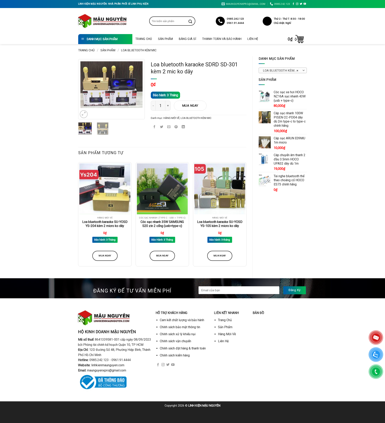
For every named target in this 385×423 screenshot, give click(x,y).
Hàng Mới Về (227, 334)
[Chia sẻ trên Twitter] (161, 127)
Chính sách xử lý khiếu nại (178, 334)
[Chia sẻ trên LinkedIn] (183, 127)
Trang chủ (86, 50)
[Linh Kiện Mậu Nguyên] (102, 21)
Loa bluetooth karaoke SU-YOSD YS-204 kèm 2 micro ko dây (105, 224)
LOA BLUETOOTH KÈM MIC (139, 50)
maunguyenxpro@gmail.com (106, 370)
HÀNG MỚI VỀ (171, 117)
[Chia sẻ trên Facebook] (154, 127)
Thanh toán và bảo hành (221, 39)
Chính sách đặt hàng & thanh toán (183, 348)
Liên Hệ (252, 39)
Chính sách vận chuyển (175, 341)
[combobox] (283, 70)
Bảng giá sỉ (187, 39)
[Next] (136, 84)
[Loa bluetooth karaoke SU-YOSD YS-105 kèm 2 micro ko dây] (219, 189)
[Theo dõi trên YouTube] (305, 4)
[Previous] (86, 84)
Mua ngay (190, 105)
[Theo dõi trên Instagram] (297, 4)
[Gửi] (193, 21)
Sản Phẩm (165, 39)
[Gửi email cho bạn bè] (169, 127)
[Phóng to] (84, 114)
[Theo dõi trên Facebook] (293, 4)
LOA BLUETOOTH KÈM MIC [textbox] (282, 70)
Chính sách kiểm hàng (175, 355)
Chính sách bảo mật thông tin (180, 327)
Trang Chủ (143, 39)
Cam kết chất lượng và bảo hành (182, 320)
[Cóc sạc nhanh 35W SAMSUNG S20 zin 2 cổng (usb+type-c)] (162, 189)
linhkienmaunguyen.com (107, 365)
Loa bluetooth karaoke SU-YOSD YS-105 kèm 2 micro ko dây (219, 224)
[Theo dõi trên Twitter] (301, 4)
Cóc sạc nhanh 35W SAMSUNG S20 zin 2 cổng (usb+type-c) (162, 224)
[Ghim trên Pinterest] (176, 127)
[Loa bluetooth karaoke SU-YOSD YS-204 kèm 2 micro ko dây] (105, 189)
